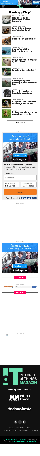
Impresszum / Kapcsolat (23, 428)
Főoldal (11, 428)
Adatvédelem (34, 431)
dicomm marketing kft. (20, 439)
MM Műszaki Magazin (19, 441)
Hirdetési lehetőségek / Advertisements (16, 431)
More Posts (20, 122)
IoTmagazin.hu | (8, 439)
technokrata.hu (31, 441)
